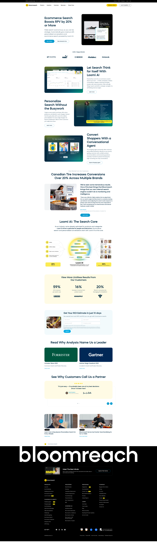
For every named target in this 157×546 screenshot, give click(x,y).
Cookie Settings (101, 535)
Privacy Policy (82, 535)
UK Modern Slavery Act (109, 535)
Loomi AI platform (124, 6)
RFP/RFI (119, 1)
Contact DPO (88, 535)
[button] (108, 403)
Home (45, 444)
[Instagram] (59, 529)
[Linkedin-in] (62, 529)
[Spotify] (65, 529)
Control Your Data (94, 535)
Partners (115, 1)
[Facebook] (56, 529)
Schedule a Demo (112, 5)
